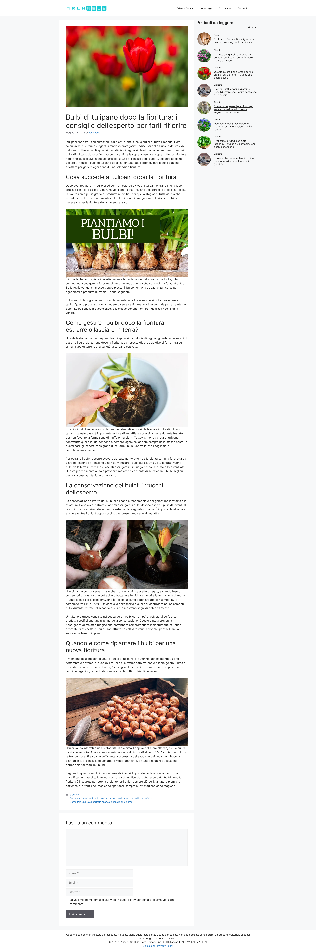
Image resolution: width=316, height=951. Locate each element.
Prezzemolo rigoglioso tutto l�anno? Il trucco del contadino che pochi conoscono (235, 143)
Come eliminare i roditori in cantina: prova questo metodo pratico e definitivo (112, 798)
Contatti (242, 8)
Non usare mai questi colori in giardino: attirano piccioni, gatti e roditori (233, 126)
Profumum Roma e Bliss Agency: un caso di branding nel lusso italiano (234, 41)
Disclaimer (225, 8)
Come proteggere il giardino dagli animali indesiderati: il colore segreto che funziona (233, 109)
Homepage (205, 8)
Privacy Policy (185, 8)
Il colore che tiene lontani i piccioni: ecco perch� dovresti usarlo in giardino (234, 161)
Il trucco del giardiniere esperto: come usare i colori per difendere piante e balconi (233, 57)
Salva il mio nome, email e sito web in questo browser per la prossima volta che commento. (122, 902)
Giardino (74, 794)
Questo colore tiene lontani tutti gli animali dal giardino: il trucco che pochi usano (234, 74)
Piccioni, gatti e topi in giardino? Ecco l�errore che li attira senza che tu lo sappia (235, 92)
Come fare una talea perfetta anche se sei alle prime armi (101, 801)
